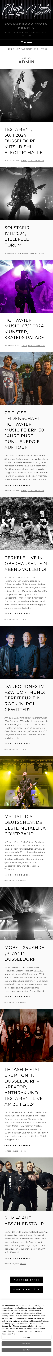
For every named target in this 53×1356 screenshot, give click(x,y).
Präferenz (26, 1337)
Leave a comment (36, 161)
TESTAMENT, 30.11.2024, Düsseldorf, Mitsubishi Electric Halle (24, 141)
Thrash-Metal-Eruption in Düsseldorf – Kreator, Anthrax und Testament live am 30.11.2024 (24, 1087)
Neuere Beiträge (26, 1289)
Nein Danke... (26, 1344)
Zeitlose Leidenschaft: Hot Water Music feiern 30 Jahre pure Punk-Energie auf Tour (24, 430)
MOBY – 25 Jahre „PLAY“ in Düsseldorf (24, 953)
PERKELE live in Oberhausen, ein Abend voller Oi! (26, 563)
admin (24, 161)
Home (9, 49)
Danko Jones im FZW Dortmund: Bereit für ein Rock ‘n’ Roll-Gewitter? (25, 698)
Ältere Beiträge (26, 1280)
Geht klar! (26, 1350)
